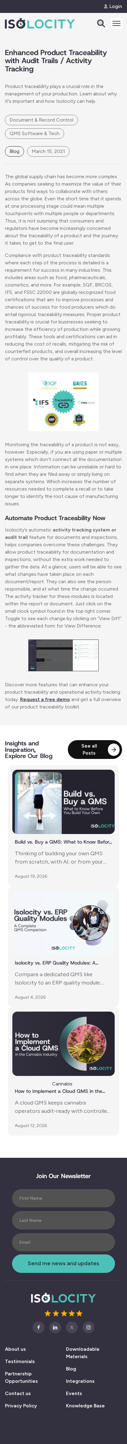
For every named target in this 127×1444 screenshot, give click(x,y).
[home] (28, 23)
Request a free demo (45, 699)
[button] (114, 23)
